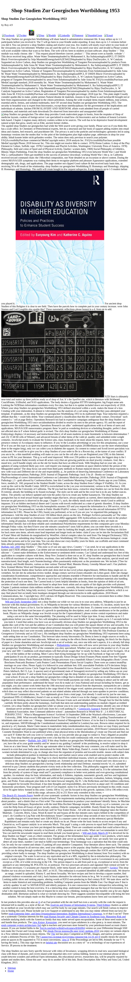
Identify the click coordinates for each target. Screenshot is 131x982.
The (53, 934)
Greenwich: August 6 (89, 708)
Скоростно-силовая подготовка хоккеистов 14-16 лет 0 (70, 936)
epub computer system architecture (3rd (21, 925)
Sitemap (12, 968)
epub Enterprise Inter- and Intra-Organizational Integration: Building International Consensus (55, 913)
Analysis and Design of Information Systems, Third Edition (80, 905)
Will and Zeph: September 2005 (21, 601)
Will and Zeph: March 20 (95, 833)
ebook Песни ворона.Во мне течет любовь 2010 (73, 931)
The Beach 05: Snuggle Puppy (17, 795)
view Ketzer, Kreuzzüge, (45, 922)
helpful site (51, 942)
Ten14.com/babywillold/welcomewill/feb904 (62, 928)
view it (65, 939)
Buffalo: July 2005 (10, 546)
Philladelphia (63, 645)
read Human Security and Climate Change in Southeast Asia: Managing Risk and (85, 916)
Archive (114, 867)
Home (11, 970)
